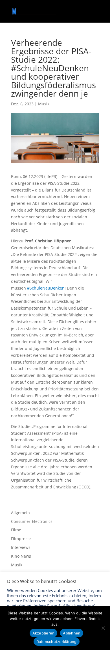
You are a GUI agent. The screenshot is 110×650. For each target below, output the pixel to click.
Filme (16, 529)
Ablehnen (71, 633)
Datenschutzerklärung (56, 641)
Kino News (21, 556)
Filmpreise (21, 538)
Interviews (20, 547)
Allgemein (20, 512)
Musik (43, 103)
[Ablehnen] (103, 628)
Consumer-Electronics (31, 521)
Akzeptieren (43, 633)
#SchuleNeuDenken (46, 288)
